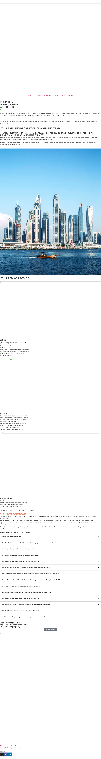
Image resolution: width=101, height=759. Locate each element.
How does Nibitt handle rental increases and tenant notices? (20, 598)
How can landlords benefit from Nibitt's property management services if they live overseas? (30, 573)
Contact (70, 95)
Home (30, 95)
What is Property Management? (11, 536)
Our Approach (48, 95)
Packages (38, 95)
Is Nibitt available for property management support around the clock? (23, 617)
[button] (50, 536)
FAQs (56, 95)
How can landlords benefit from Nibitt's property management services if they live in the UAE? (31, 580)
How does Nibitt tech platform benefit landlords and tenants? (20, 549)
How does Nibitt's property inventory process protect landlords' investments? (26, 604)
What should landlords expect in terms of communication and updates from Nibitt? (27, 592)
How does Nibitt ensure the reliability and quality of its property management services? (29, 543)
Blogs (63, 95)
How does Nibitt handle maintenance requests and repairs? (20, 555)
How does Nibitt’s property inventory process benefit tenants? (21, 611)
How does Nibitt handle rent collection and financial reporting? (21, 561)
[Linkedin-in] (10, 754)
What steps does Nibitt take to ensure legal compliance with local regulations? (26, 567)
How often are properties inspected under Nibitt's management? (22, 586)
